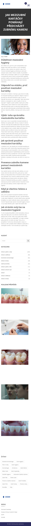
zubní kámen (23, 468)
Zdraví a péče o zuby (6, 252)
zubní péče (5, 484)
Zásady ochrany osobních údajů (9, 512)
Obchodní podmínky (6, 509)
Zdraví (2, 272)
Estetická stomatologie (7, 257)
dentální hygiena (6, 474)
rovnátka (4, 487)
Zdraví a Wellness (5, 275)
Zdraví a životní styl (6, 269)
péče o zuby (5, 464)
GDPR (2, 514)
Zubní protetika (5, 263)
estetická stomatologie (8, 461)
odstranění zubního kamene (21, 474)
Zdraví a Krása (5, 278)
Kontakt (3, 517)
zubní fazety (14, 484)
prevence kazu (23, 484)
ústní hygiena (20, 461)
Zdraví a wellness (5, 255)
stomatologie (5, 468)
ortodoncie (14, 468)
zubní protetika (22, 480)
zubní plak (4, 477)
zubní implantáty (15, 471)
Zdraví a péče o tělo (6, 266)
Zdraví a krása (5, 260)
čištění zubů (13, 477)
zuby (11, 487)
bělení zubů (5, 471)
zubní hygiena (15, 464)
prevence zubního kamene (8, 480)
